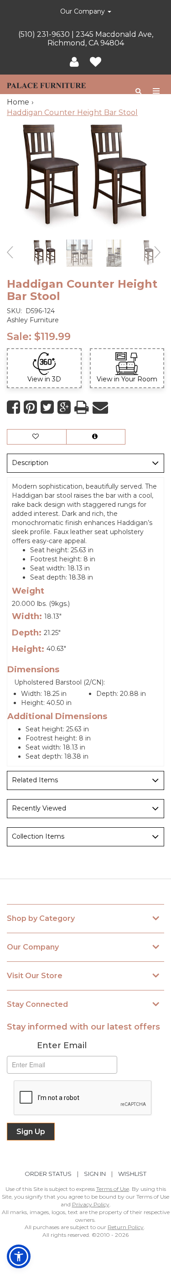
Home (18, 102)
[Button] (156, 91)
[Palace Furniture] (46, 84)
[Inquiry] (96, 437)
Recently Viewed (39, 808)
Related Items (35, 780)
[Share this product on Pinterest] (30, 407)
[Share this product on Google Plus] (64, 407)
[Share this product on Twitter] (47, 407)
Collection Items (38, 836)
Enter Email (62, 1045)
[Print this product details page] (81, 407)
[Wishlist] (95, 62)
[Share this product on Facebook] (13, 407)
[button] (74, 62)
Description (30, 463)
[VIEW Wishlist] (36, 437)
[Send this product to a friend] (100, 407)
